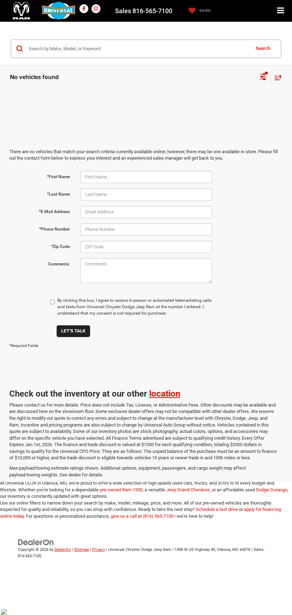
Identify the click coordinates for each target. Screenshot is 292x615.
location (164, 394)
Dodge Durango (271, 489)
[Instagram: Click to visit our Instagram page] (96, 8)
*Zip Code (60, 246)
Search (263, 48)
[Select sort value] (276, 77)
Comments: (59, 264)
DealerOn (62, 549)
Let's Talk (73, 330)
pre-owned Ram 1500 (121, 489)
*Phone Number (54, 229)
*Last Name (58, 194)
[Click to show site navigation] (281, 11)
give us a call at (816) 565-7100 (142, 516)
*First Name (58, 176)
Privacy (98, 549)
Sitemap (81, 549)
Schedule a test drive (217, 509)
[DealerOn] (36, 541)
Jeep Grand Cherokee (188, 489)
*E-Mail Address (54, 211)
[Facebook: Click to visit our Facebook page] (83, 8)
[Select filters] (263, 78)
